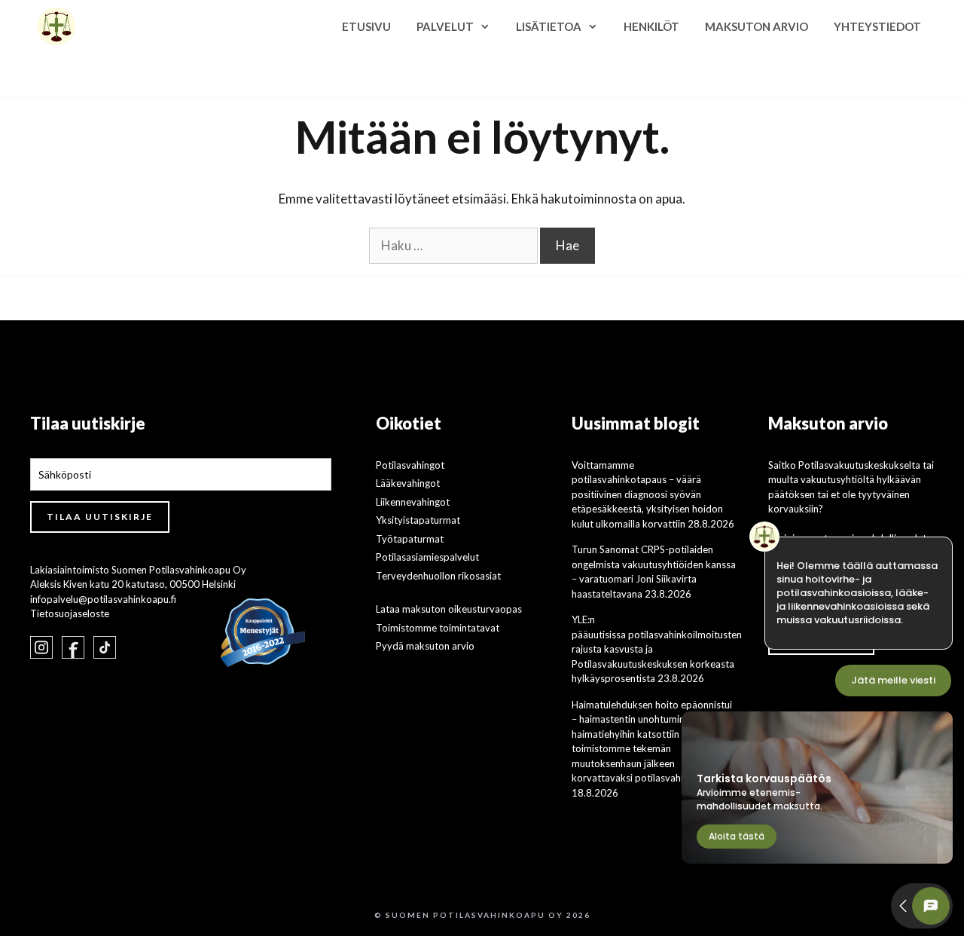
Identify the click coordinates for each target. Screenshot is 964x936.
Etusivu (366, 26)
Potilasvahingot (410, 465)
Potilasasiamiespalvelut (427, 557)
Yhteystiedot (877, 26)
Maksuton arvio (756, 26)
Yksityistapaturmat (418, 520)
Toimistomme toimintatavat (437, 628)
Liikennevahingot (413, 502)
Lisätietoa (548, 26)
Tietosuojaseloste (69, 613)
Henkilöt (651, 26)
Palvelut (445, 26)
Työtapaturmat (410, 539)
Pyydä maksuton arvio (425, 646)
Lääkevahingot (408, 483)
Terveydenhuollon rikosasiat (438, 576)
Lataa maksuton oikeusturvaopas (449, 609)
